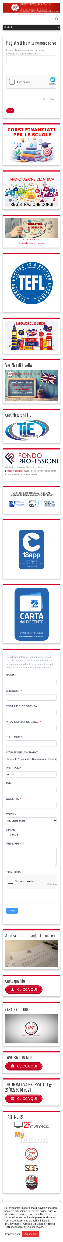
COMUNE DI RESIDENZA (22, 706)
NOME (11, 675)
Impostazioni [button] (12, 1234)
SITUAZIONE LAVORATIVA (22, 752)
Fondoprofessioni (13, 471)
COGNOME (14, 690)
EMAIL (10, 783)
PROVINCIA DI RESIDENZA (23, 721)
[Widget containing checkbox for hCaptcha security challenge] (31, 88)
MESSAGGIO (15, 843)
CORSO (11, 814)
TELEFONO (14, 737)
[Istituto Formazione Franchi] (31, 7)
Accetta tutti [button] (30, 1234)
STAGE (10, 829)
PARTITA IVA (13, 767)
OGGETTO (13, 798)
